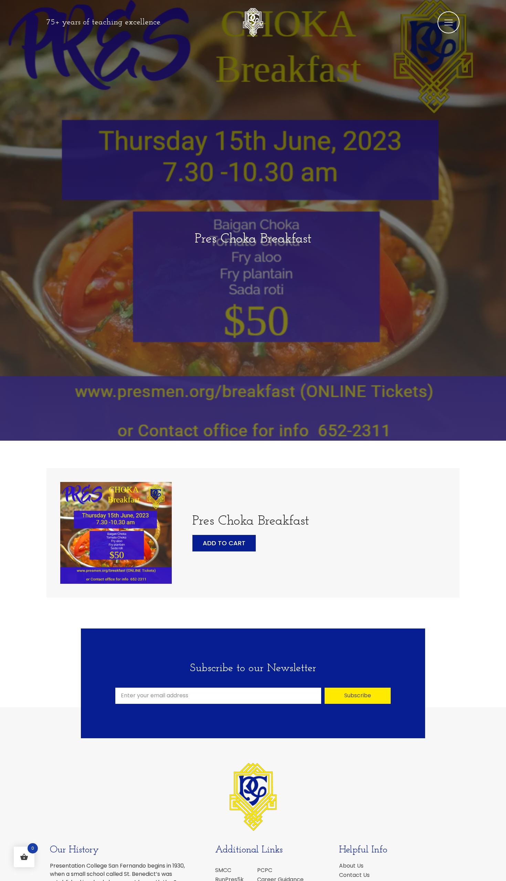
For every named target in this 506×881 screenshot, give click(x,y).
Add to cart (224, 543)
